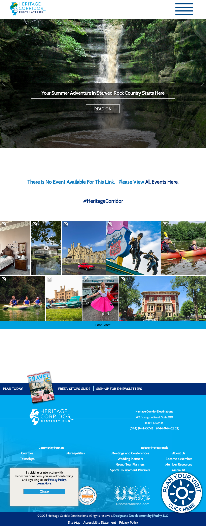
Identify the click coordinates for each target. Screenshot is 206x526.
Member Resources (178, 464)
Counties (27, 453)
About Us (178, 453)
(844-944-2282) (167, 428)
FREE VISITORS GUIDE (46, 389)
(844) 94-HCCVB (141, 428)
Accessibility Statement (99, 522)
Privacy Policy (128, 522)
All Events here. (162, 182)
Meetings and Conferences (130, 453)
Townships (27, 459)
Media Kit (178, 470)
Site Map (74, 522)
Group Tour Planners (130, 464)
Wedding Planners (130, 459)
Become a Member (179, 459)
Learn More (44, 483)
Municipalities (75, 453)
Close (44, 491)
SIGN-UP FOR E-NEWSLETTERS (119, 389)
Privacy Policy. (57, 480)
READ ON (102, 108)
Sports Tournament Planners (130, 470)
